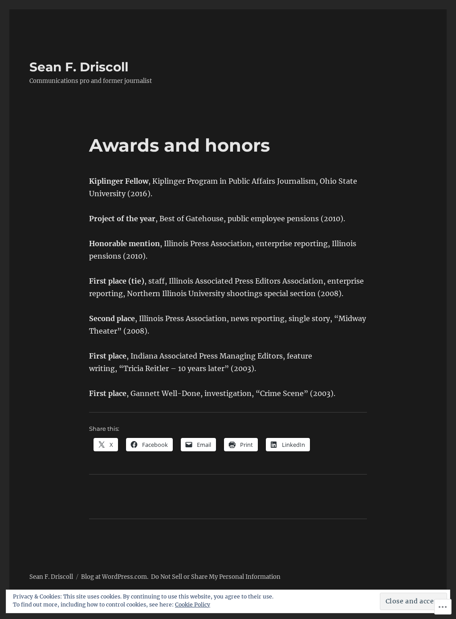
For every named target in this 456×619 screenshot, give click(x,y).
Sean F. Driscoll (78, 66)
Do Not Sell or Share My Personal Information (216, 577)
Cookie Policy (192, 604)
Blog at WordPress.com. (114, 577)
